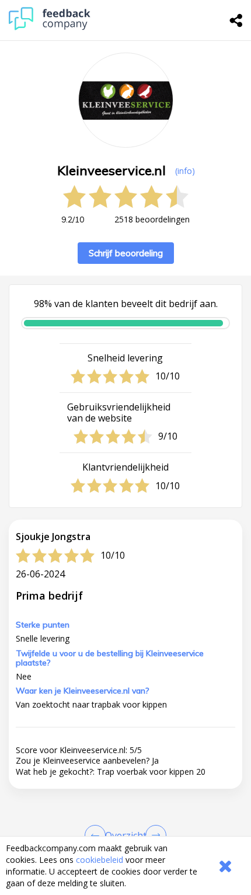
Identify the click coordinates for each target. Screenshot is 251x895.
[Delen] (236, 20)
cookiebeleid (99, 859)
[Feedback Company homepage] (49, 27)
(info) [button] (185, 170)
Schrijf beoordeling (126, 253)
